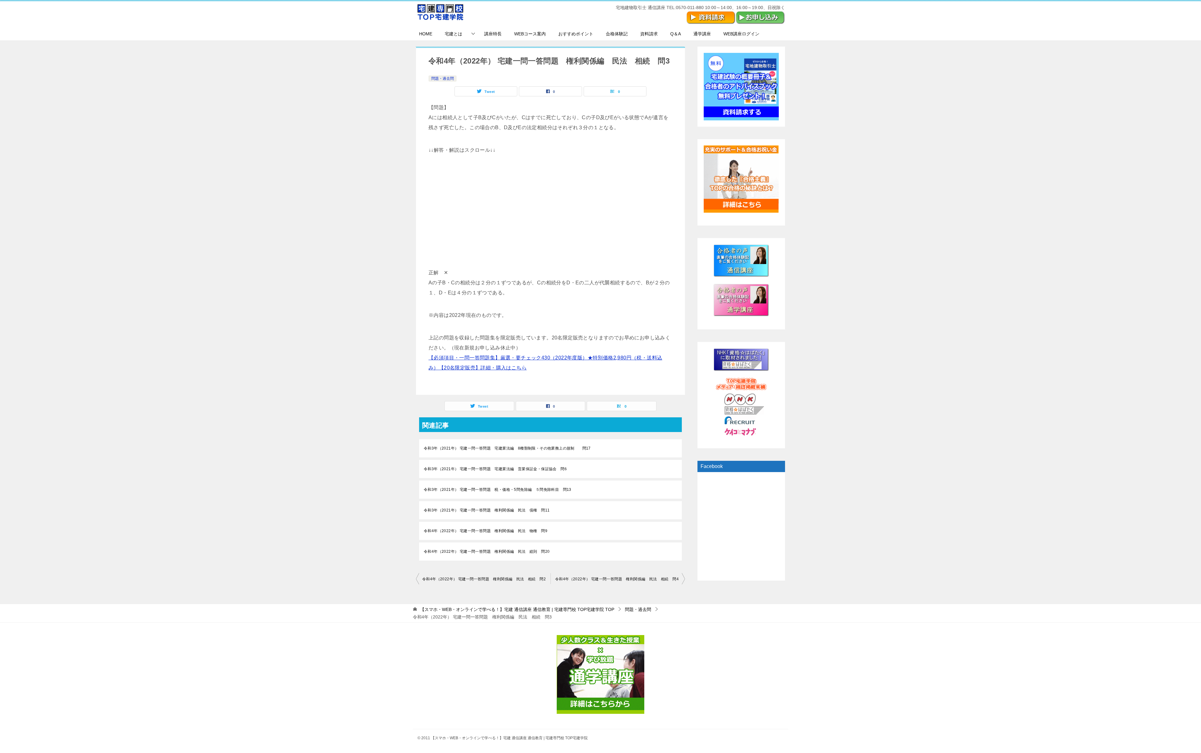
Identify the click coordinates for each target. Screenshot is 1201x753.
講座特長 (493, 33)
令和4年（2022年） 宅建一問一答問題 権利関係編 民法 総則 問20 (487, 551)
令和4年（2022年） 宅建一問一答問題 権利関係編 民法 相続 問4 (617, 579)
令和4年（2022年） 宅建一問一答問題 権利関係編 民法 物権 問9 (485, 531)
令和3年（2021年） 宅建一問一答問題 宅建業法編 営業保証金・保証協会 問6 (495, 469)
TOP (517, 609)
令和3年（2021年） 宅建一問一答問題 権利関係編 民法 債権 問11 (487, 510)
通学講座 (702, 33)
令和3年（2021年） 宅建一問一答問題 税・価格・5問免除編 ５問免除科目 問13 (497, 489)
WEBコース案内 (530, 33)
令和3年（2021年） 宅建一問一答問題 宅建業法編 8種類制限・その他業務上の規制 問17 (507, 448)
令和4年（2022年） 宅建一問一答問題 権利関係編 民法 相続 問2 (484, 579)
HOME (425, 33)
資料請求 (649, 33)
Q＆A (675, 33)
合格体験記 (617, 33)
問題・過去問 (442, 78)
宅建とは (453, 33)
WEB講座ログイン (741, 33)
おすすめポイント (575, 33)
